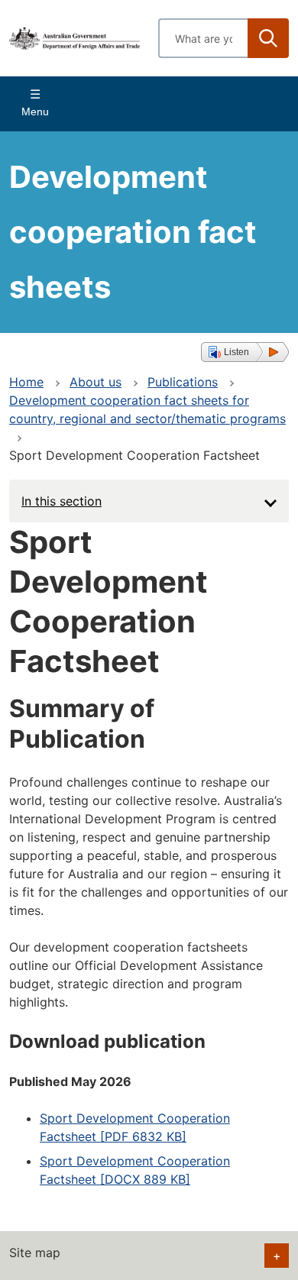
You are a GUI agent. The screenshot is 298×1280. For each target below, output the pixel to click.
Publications (182, 381)
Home (26, 381)
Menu (35, 111)
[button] (245, 352)
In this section (61, 501)
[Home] (74, 38)
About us (95, 381)
